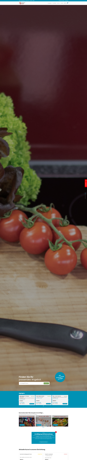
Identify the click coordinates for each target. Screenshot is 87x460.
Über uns (58, 3)
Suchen (45, 383)
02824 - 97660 (32, 0)
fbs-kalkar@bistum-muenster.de (24, 0)
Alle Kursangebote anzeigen (60, 377)
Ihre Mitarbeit (54, 3)
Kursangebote (50, 3)
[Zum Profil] (65, 3)
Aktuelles (62, 3)
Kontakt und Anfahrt (61, 0)
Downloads (66, 0)
